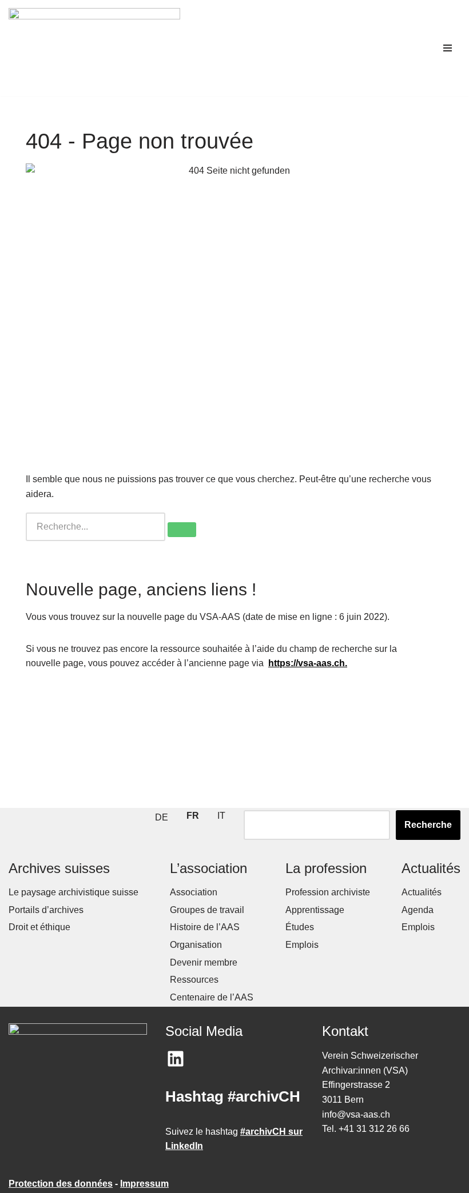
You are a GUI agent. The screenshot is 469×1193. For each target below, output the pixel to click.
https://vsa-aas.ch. (307, 663)
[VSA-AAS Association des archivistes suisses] (94, 48)
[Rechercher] (182, 529)
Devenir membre (203, 962)
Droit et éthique (39, 927)
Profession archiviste (327, 892)
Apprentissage (314, 910)
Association (193, 892)
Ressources (194, 979)
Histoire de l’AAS (205, 927)
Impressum (144, 1183)
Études (299, 927)
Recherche (428, 825)
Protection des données (61, 1183)
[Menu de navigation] (447, 48)
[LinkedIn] (175, 1058)
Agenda (418, 910)
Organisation (196, 945)
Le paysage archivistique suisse (73, 892)
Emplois (302, 945)
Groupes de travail (207, 910)
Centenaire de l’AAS (211, 997)
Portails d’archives (46, 910)
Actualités (422, 892)
